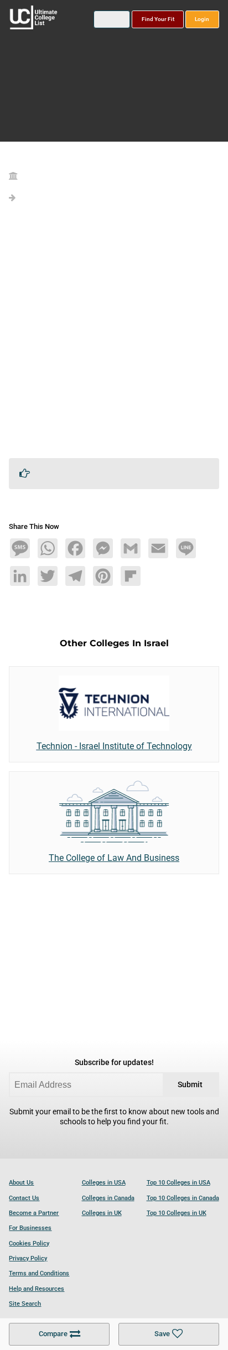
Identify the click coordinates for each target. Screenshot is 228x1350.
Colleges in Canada (108, 1198)
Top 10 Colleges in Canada (183, 1198)
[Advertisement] (114, 335)
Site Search (25, 1303)
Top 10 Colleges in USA (178, 1182)
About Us (21, 1182)
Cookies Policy (29, 1243)
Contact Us (24, 1198)
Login (202, 19)
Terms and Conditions (39, 1273)
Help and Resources (36, 1288)
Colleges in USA (104, 1182)
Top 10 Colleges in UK (176, 1213)
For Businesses (30, 1228)
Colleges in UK (102, 1213)
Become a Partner (34, 1213)
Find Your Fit (158, 19)
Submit (190, 1084)
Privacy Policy (28, 1258)
